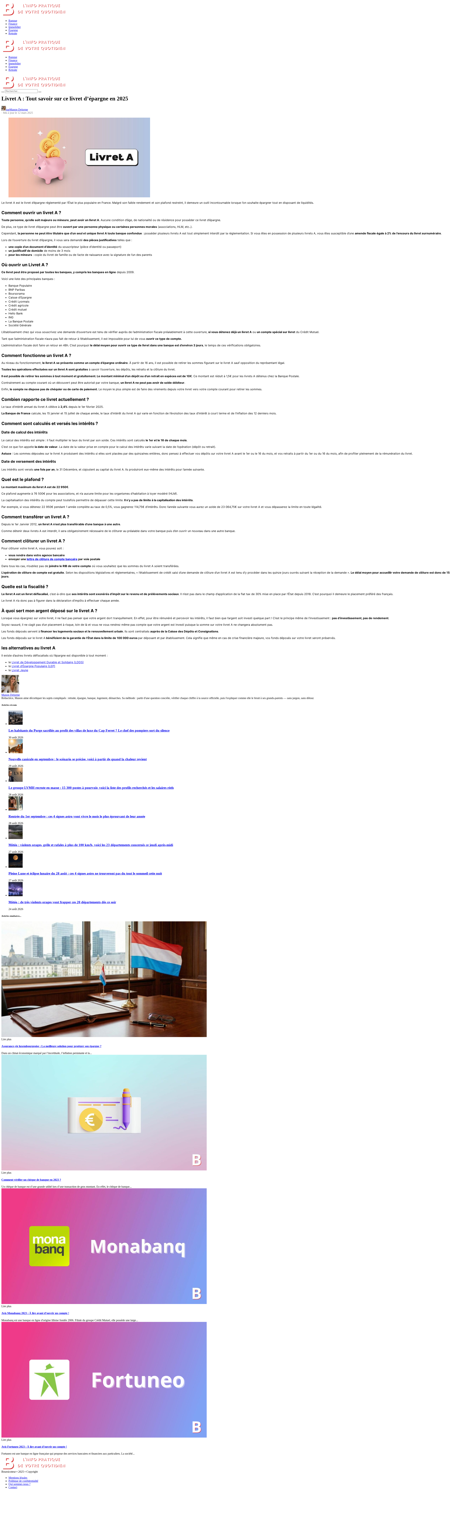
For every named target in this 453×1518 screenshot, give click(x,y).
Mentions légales (17, 1477)
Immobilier (14, 27)
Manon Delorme (10, 694)
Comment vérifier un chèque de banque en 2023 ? (31, 1179)
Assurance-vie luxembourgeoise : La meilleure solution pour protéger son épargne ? (51, 1046)
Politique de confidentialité (23, 1480)
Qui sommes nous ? (19, 1484)
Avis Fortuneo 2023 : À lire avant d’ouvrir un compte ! (34, 1446)
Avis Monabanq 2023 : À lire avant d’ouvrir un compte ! (35, 1313)
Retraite (12, 33)
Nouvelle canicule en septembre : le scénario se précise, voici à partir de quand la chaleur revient (77, 759)
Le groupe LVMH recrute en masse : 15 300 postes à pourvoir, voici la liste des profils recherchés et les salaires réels (91, 788)
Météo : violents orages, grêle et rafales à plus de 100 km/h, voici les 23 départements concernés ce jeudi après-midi (90, 845)
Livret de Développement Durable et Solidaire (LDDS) (48, 662)
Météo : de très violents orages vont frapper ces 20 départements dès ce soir (62, 902)
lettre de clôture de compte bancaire (52, 559)
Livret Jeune (20, 670)
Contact (12, 1487)
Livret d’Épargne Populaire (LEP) (33, 666)
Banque (12, 20)
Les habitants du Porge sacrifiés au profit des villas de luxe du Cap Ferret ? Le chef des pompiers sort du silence (89, 730)
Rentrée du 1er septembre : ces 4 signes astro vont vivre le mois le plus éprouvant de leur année (76, 816)
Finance (12, 23)
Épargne (13, 30)
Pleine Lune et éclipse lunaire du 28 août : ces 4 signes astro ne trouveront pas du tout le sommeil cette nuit (85, 873)
